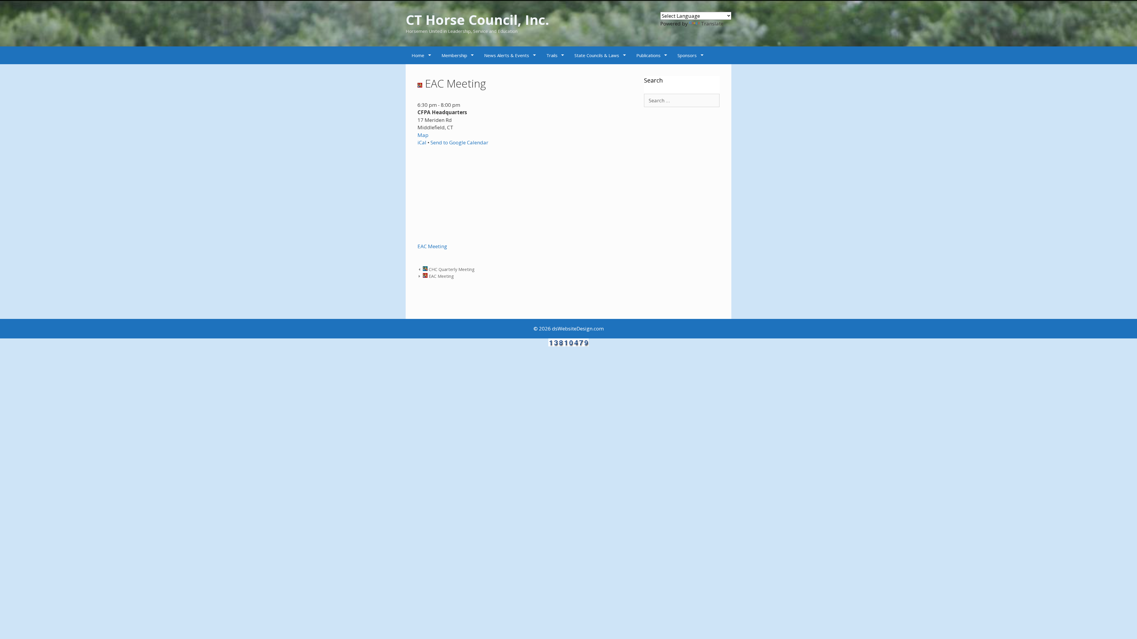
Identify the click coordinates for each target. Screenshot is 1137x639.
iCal (421, 142)
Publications (648, 55)
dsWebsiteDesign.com (578, 328)
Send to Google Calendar (459, 142)
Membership (454, 55)
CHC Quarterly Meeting (451, 269)
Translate (712, 23)
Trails (552, 55)
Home (418, 55)
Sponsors (687, 55)
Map (422, 135)
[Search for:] (682, 100)
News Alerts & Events (506, 55)
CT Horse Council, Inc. (477, 20)
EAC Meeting (432, 246)
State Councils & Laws (596, 55)
